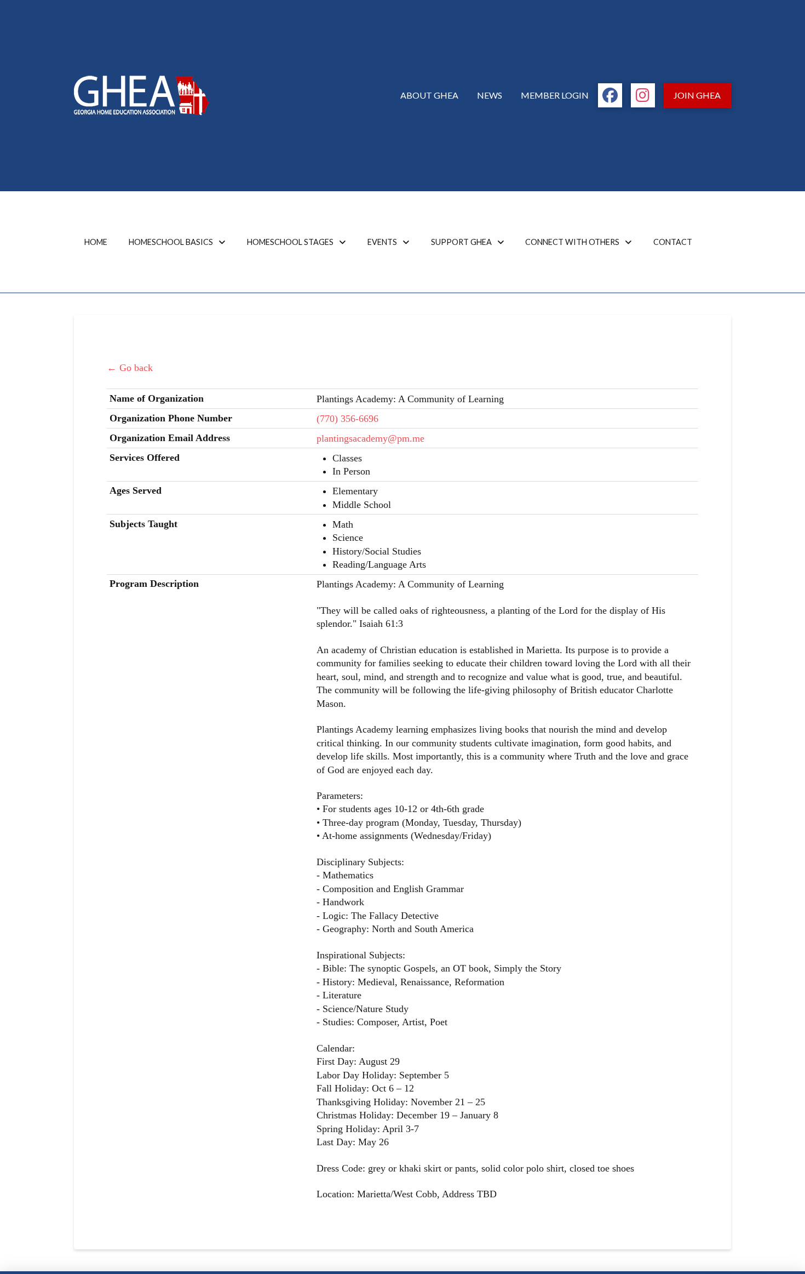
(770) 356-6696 (347, 418)
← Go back (130, 367)
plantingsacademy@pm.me (370, 438)
